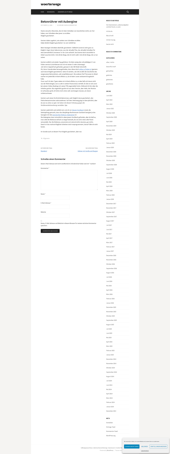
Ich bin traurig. (110, 40)
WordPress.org (110, 436)
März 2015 (109, 346)
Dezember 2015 (111, 307)
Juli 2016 (109, 277)
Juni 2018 (109, 178)
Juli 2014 (109, 381)
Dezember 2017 (111, 204)
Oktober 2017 (110, 212)
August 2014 (110, 376)
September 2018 (111, 165)
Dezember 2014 (111, 359)
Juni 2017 (109, 230)
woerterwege (51, 4)
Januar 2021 (110, 109)
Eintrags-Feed (110, 427)
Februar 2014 (110, 402)
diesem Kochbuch (78, 110)
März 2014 (109, 398)
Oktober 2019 (110, 130)
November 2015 (111, 312)
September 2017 (111, 217)
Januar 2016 (110, 303)
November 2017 (111, 208)
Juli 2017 (109, 225)
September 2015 (111, 320)
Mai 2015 (109, 338)
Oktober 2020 (110, 113)
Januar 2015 (110, 355)
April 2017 (109, 238)
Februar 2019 (110, 143)
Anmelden (109, 423)
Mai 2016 (109, 286)
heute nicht (110, 44)
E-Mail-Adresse (46, 203)
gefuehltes (109, 71)
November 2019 (111, 126)
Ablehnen (144, 446)
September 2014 (111, 372)
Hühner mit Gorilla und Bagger (88, 151)
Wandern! (44, 151)
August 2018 (110, 169)
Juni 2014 (109, 385)
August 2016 (110, 273)
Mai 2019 (109, 134)
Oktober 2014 (110, 368)
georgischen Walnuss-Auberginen (63, 115)
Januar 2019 (110, 147)
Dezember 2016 (111, 255)
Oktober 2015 (110, 316)
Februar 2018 (110, 195)
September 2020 (111, 117)
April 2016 (109, 290)
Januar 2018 (110, 199)
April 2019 (109, 139)
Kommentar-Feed (112, 431)
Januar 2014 (110, 407)
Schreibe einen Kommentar (67, 25)
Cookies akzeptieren (131, 446)
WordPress (110, 450)
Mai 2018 (109, 182)
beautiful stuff (111, 67)
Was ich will (109, 36)
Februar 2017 (110, 247)
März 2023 (109, 104)
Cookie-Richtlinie (145, 450)
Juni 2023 (109, 96)
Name (43, 194)
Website (43, 212)
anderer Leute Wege (65, 12)
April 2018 (109, 186)
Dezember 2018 (111, 152)
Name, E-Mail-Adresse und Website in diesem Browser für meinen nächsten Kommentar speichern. (68, 224)
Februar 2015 (110, 350)
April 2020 (109, 121)
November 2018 (111, 156)
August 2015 (110, 325)
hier (42, 12)
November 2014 (111, 363)
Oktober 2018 (110, 160)
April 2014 (109, 394)
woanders (51, 12)
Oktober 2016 (110, 264)
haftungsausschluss (87, 448)
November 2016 (111, 260)
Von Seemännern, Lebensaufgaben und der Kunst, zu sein (117, 26)
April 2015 (109, 342)
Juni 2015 (109, 333)
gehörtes (109, 75)
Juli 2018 (109, 173)
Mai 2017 (109, 234)
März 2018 (109, 191)
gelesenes (109, 80)
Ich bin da (109, 31)
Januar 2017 (110, 251)
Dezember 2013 (111, 411)
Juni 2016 (109, 281)
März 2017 (109, 242)
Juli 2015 (109, 329)
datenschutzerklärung (100, 448)
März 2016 (109, 294)
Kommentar (45, 168)
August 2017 (110, 221)
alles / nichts (110, 62)
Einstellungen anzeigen (158, 446)
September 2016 (111, 268)
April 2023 (109, 100)
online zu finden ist (85, 69)
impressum (111, 448)
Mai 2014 (109, 389)
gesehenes (109, 84)
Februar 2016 (110, 299)
